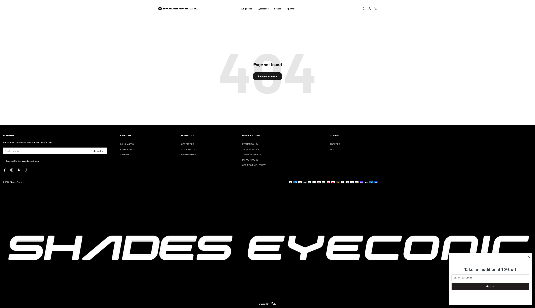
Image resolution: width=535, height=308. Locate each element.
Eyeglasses (263, 8)
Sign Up (490, 286)
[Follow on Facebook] (5, 170)
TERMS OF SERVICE (251, 154)
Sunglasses (246, 8)
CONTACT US (187, 144)
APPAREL (124, 154)
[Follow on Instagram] (12, 170)
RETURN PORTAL (189, 154)
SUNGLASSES (127, 144)
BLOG (332, 149)
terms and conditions (28, 160)
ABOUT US (335, 144)
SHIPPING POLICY (250, 149)
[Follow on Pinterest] (19, 170)
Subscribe (98, 151)
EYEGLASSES (126, 149)
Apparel (291, 8)
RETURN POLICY (250, 144)
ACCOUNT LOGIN (189, 149)
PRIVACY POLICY (250, 159)
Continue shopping (267, 76)
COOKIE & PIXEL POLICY (254, 165)
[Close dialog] (528, 256)
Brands (277, 8)
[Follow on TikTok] (26, 170)
